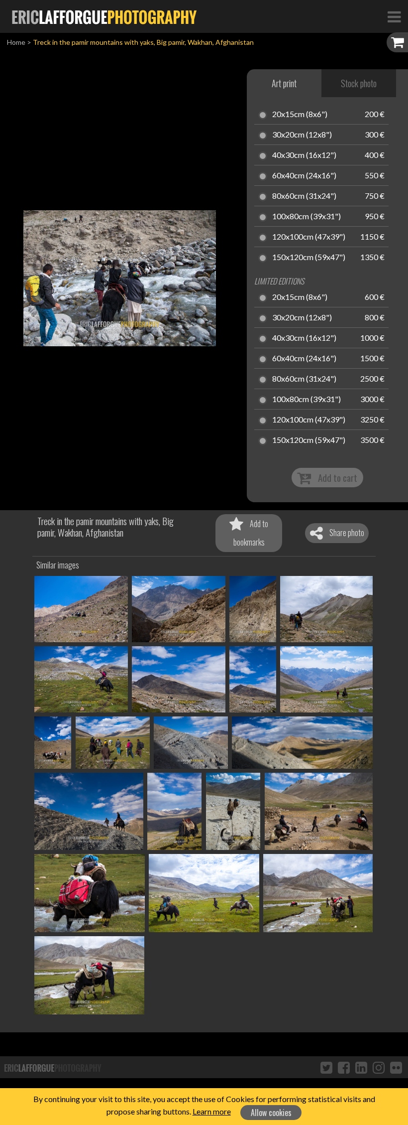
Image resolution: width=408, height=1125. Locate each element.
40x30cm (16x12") (304, 155)
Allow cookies (271, 1113)
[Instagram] (379, 1067)
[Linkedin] (361, 1067)
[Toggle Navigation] (394, 16)
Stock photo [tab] (359, 83)
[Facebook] (344, 1067)
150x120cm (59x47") (308, 258)
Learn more (212, 1111)
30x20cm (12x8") (302, 135)
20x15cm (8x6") (299, 115)
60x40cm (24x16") (304, 176)
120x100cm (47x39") (308, 237)
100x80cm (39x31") (306, 217)
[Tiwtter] (326, 1067)
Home (16, 42)
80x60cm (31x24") (304, 196)
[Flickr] (396, 1067)
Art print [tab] (284, 83)
